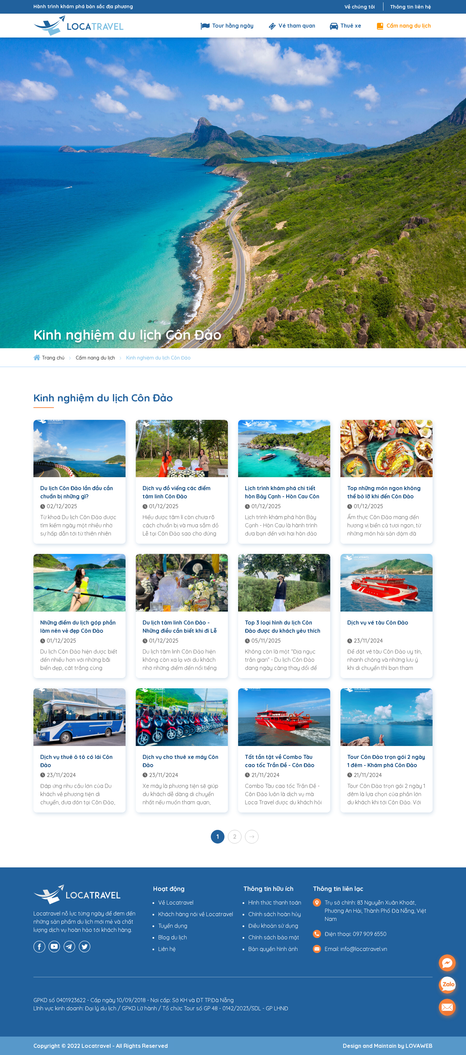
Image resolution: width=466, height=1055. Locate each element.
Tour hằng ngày (232, 25)
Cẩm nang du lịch (408, 25)
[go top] (447, 1028)
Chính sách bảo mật (273, 937)
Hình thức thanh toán (274, 902)
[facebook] (39, 945)
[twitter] (84, 945)
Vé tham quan (296, 25)
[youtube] (54, 945)
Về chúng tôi (360, 7)
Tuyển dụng (172, 925)
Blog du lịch (172, 937)
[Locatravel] (78, 24)
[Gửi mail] (447, 1007)
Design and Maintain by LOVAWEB (388, 1045)
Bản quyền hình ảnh (273, 949)
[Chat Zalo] (447, 985)
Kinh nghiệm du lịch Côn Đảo (158, 358)
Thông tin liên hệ (410, 7)
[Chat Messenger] (447, 962)
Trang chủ (53, 358)
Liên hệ (167, 949)
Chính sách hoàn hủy (274, 914)
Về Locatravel (175, 902)
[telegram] (69, 945)
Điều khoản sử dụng (273, 925)
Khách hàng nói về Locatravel (195, 914)
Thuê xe (350, 25)
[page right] (252, 837)
